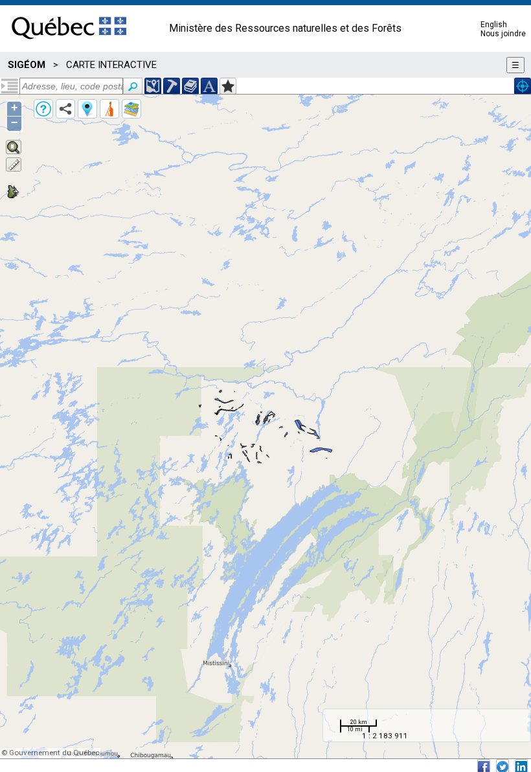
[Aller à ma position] (522, 86)
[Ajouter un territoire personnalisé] (228, 86)
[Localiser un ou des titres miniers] (171, 86)
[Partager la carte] (65, 109)
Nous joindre (503, 33)
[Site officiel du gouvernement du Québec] (69, 43)
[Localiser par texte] (209, 86)
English (493, 24)
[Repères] (87, 109)
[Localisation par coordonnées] (152, 86)
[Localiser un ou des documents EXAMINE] (190, 86)
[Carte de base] (131, 109)
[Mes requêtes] (109, 109)
